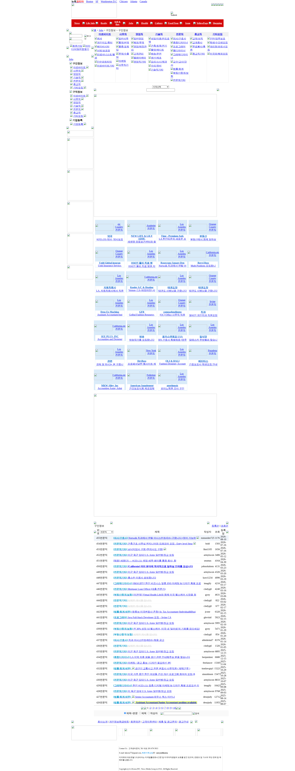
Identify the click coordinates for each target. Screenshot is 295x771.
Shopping (217, 23)
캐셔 (99, 38)
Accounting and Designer (109, 339)
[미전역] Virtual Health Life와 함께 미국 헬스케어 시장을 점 (154, 594)
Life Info (90, 23)
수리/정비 (156, 65)
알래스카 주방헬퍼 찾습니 (203, 339)
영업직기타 (140, 61)
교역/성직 (198, 38)
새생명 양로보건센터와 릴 (142, 241)
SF (97, 1)
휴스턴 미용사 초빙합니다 (134, 577)
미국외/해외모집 (219, 53)
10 (174, 708)
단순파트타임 (104, 61)
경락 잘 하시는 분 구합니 (109, 364)
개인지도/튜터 (104, 42)
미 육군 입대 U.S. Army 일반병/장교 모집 (142, 691)
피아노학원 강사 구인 (172, 388)
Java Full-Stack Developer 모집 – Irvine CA (142, 617)
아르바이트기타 (105, 65)
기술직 (77, 77)
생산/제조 (156, 57)
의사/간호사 (179, 38)
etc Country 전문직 (119, 227)
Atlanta (133, 1)
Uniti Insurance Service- (110, 265)
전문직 (77, 81)
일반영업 (139, 38)
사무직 (77, 70)
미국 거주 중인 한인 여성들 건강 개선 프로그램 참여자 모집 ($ (154, 674)
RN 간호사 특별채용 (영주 (172, 339)
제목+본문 (132, 713)
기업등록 (78, 124)
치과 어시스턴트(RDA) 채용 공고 (138, 640)
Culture (159, 23)
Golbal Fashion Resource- (141, 314)
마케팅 (122, 61)
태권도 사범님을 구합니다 (172, 290)
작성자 (154, 713)
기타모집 (78, 87)
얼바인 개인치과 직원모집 (203, 315)
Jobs (131, 23)
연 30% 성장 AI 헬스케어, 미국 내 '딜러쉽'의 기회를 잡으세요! (156, 628)
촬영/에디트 (157, 49)
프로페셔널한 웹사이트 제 (142, 364)
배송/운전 (156, 53)
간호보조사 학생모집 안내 (203, 364)
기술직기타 (157, 69)
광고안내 (184, 721)
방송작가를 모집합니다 (141, 339)
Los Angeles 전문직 (182, 227)
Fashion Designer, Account (172, 363)
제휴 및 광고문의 (168, 721)
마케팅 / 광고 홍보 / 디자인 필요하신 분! (142, 662)
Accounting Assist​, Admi (110, 388)
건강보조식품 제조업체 (141, 388)
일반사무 (123, 38)
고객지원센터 (149, 721)
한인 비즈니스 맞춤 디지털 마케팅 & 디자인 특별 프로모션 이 (156, 685)
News (77, 23)
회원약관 (135, 721)
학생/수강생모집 (219, 42)
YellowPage (202, 23)
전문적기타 (179, 80)
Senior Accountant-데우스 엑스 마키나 (144, 697)
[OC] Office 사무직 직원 (172, 314)
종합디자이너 (180, 42)
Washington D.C (109, 1)
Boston (89, 1)
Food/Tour (173, 23)
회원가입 (77, 46)
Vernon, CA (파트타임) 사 (141, 290)
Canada (143, 1)
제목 (144, 713)
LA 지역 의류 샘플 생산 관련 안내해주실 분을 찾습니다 (151, 657)
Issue (187, 23)
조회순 (224, 526)
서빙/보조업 (103, 50)
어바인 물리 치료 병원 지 (141, 266)
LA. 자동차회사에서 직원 (110, 290)
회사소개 (103, 721)
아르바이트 (79, 67)
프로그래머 (179, 46)
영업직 (77, 74)
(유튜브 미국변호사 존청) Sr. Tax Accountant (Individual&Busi (154, 611)
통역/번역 (124, 42)
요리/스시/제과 (159, 61)
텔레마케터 (140, 57)
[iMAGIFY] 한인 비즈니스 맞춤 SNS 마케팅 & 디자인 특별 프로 (157, 583)
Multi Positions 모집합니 (203, 265)
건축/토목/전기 (159, 45)
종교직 (77, 84)
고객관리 (139, 53)
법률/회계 (178, 69)
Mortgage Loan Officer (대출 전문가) (139, 589)
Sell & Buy (117, 23)
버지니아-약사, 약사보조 (109, 239)
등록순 (215, 526)
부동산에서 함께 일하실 (203, 239)
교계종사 (197, 42)
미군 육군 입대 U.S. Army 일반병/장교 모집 (143, 555)
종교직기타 (199, 53)
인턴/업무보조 (217, 38)
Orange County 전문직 (212, 227)
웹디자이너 (179, 50)
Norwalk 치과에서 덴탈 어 (172, 265)
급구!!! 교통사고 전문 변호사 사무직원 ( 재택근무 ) (151, 668)
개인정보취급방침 (119, 721)
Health (144, 23)
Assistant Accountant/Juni (109, 314)
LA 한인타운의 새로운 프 (172, 239)
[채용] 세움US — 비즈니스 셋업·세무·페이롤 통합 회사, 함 (144, 560)
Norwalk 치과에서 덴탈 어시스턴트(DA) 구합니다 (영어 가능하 (154, 538)
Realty (104, 23)
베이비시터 (103, 46)
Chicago (124, 1)
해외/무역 (139, 42)
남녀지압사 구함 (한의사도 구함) (138, 549)
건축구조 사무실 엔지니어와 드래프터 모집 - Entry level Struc (153, 543)
